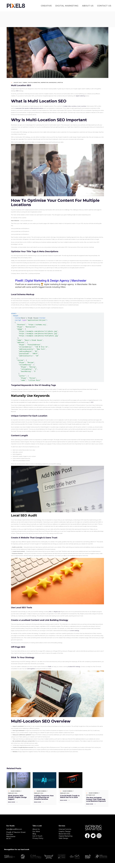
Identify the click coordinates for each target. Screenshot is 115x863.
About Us (36, 829)
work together (31, 668)
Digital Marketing (34, 82)
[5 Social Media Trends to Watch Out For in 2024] (70, 780)
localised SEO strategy (74, 666)
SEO (17, 91)
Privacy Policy (37, 838)
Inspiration (45, 82)
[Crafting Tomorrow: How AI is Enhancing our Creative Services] (44, 780)
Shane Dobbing (15, 791)
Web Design (63, 838)
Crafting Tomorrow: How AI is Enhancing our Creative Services (44, 797)
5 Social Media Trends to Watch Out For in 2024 (70, 796)
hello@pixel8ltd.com (14, 829)
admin (25, 82)
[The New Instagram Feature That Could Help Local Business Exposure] (96, 781)
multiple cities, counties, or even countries (74, 106)
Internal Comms (65, 829)
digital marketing (80, 96)
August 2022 (18, 82)
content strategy (74, 630)
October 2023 (90, 795)
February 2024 (12, 793)
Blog (34, 834)
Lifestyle (60, 82)
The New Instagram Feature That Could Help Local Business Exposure (96, 799)
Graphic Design (65, 831)
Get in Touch (37, 836)
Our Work (36, 831)
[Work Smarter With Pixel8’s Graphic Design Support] (18, 780)
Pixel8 (49, 666)
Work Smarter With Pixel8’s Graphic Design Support (17, 797)
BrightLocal (57, 611)
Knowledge (53, 82)
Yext (50, 611)
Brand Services (64, 834)
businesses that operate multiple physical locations (29, 108)
